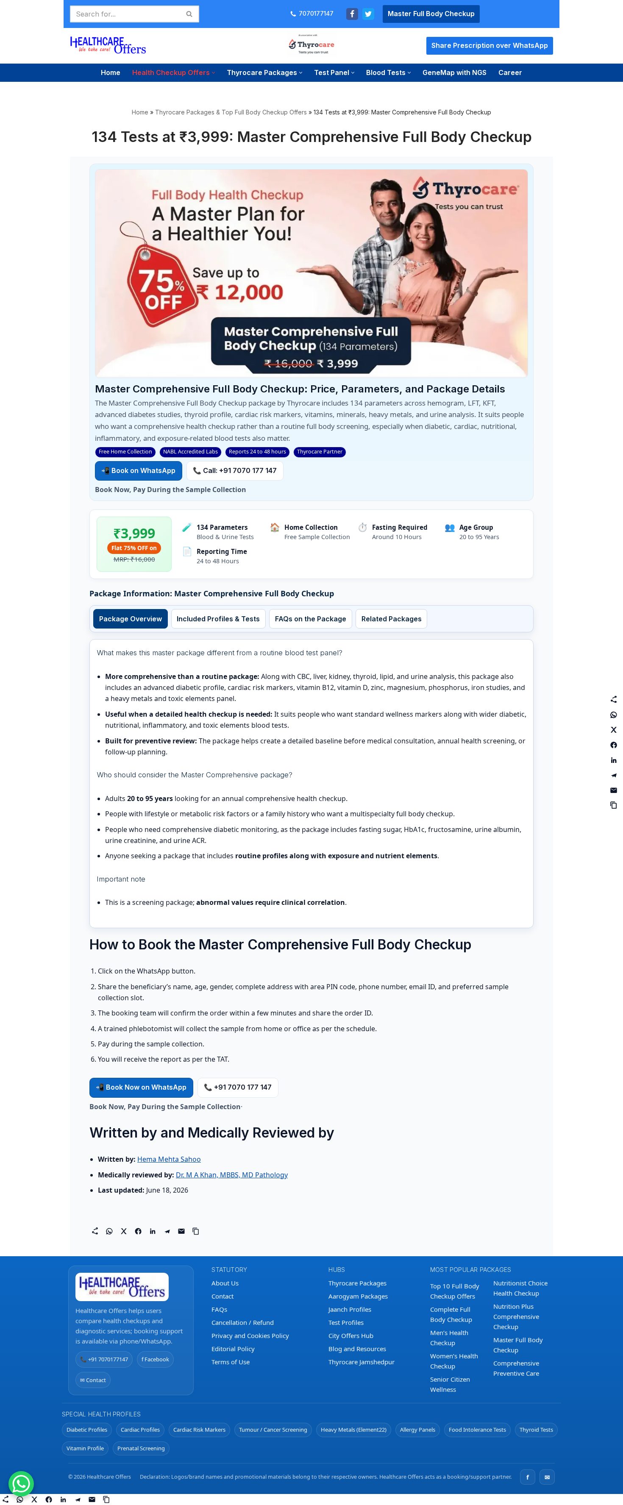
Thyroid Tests (536, 1429)
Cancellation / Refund (242, 1322)
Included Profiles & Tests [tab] (218, 619)
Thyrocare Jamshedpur (361, 1362)
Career (510, 72)
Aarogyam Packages (358, 1296)
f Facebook (155, 1359)
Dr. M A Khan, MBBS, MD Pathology (232, 1175)
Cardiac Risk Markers (199, 1429)
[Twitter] (368, 14)
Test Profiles (346, 1322)
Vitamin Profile (85, 1448)
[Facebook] (352, 14)
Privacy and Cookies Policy (250, 1335)
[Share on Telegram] (166, 1231)
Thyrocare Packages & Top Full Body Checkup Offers (231, 112)
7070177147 (316, 13)
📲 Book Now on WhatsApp (141, 1087)
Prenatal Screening (141, 1448)
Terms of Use (230, 1362)
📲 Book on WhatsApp (138, 470)
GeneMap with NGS (455, 72)
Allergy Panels (417, 1429)
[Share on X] (123, 1231)
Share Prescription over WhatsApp (489, 45)
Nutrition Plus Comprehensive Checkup (516, 1316)
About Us (225, 1283)
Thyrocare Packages (357, 1283)
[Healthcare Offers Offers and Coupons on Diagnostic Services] (108, 45)
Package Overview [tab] (130, 619)
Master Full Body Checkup (431, 13)
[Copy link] (195, 1231)
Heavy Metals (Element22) (354, 1429)
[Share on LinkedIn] (152, 1231)
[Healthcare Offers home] (130, 1287)
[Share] (94, 1231)
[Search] (189, 14)
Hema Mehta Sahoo (169, 1159)
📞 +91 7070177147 (104, 1359)
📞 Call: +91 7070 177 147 (235, 470)
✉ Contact (93, 1380)
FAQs (219, 1309)
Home (110, 72)
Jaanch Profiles (349, 1309)
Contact (222, 1296)
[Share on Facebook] (138, 1231)
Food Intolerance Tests (477, 1429)
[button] (213, 72)
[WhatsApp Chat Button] (21, 1484)
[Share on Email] (181, 1231)
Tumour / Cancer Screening (273, 1429)
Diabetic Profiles (87, 1429)
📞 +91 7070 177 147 (238, 1087)
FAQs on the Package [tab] (310, 619)
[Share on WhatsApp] (109, 1231)
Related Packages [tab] (392, 619)
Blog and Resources (357, 1348)
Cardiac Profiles (140, 1429)
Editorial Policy (233, 1348)
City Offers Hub (350, 1335)
